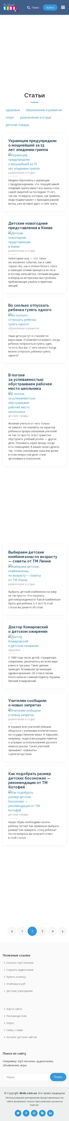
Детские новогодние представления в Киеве (30, 225)
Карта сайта (14, 1009)
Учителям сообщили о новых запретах (27, 702)
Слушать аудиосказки (19, 970)
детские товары (17, 125)
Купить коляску (16, 977)
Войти (50, 7)
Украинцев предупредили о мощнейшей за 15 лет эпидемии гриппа (32, 145)
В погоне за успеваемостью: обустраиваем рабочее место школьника (30, 382)
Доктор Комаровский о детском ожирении (28, 629)
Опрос (10, 1023)
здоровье (13, 110)
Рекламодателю (16, 1016)
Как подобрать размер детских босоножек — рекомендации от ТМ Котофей (29, 780)
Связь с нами (14, 1030)
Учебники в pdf (15, 984)
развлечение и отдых (35, 117)
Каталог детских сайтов (21, 1037)
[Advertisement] (34, 51)
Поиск (32, 8)
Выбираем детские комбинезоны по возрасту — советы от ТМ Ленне (32, 556)
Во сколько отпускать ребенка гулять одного (30, 307)
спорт (10, 117)
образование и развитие (44, 110)
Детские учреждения (19, 991)
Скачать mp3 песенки (19, 962)
